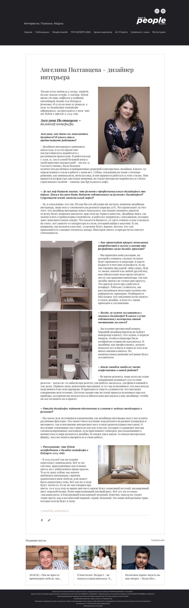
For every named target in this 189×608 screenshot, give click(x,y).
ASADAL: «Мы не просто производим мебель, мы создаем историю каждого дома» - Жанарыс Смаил (45, 576)
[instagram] (163, 11)
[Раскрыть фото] (66, 275)
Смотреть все (157, 540)
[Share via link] (49, 520)
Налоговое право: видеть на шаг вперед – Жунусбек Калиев (142, 576)
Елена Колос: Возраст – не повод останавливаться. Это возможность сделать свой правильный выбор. (95, 576)
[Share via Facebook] (41, 520)
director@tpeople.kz (103, 603)
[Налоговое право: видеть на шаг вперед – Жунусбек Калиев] (143, 558)
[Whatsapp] (157, 11)
